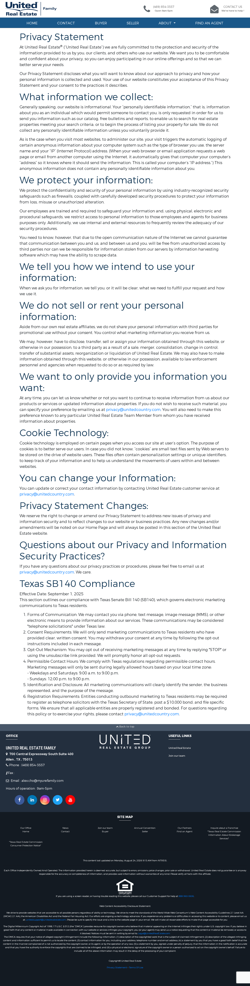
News (65, 828)
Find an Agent (209, 23)
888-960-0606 (186, 896)
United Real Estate (180, 748)
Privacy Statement (117, 967)
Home (32, 23)
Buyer (101, 23)
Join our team (177, 755)
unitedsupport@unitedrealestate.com (46, 919)
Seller (133, 23)
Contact (66, 23)
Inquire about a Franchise (224, 828)
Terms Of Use (136, 967)
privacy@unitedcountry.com (133, 409)
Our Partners (184, 828)
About (166, 23)
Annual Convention (144, 828)
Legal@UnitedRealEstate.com (154, 933)
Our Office (25, 828)
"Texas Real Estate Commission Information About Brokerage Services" (224, 835)
